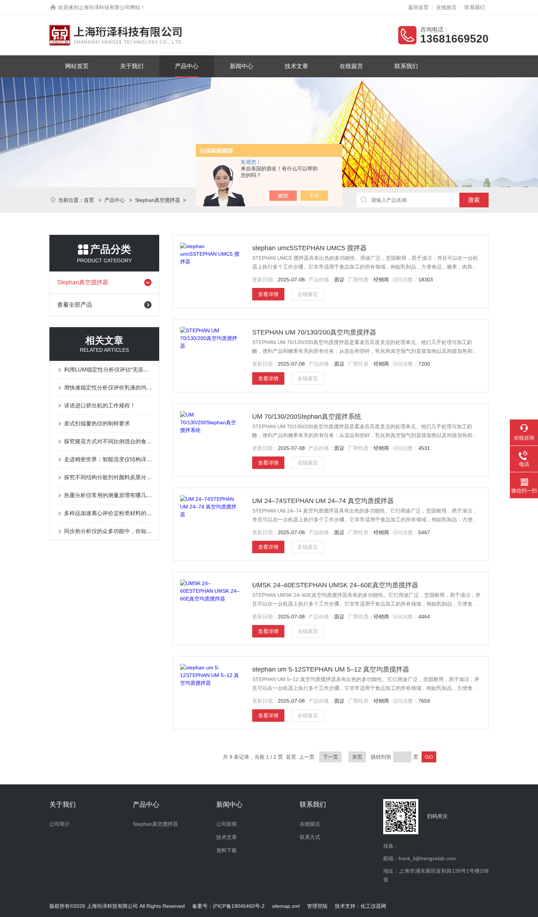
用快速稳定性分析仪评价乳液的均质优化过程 (108, 387)
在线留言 (446, 7)
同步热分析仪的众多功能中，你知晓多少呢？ (108, 531)
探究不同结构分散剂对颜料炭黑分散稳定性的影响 (108, 477)
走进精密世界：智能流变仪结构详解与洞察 (108, 459)
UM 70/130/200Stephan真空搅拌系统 (306, 416)
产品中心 (186, 66)
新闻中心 (241, 66)
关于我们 (131, 66)
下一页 (330, 757)
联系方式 (310, 837)
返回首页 (418, 7)
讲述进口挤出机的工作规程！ (99, 405)
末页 (357, 757)
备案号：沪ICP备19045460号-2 (228, 906)
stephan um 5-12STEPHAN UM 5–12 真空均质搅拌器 (330, 669)
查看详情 (268, 294)
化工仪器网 (373, 906)
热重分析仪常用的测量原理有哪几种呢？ (108, 495)
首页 (90, 200)
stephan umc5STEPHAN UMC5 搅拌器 (309, 248)
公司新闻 (226, 824)
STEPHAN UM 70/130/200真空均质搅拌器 (314, 332)
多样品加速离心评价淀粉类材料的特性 (108, 513)
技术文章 (296, 66)
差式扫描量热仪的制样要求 (97, 423)
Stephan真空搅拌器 (157, 200)
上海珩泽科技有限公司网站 (109, 7)
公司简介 (59, 824)
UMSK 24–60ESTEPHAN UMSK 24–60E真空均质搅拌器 (335, 585)
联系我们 (474, 7)
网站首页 (77, 66)
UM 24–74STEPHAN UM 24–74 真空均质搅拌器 (323, 500)
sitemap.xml (286, 906)
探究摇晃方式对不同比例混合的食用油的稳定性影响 (108, 441)
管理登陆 (317, 906)
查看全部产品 (74, 305)
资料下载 (226, 850)
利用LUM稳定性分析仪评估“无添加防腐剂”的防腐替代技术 (108, 369)
